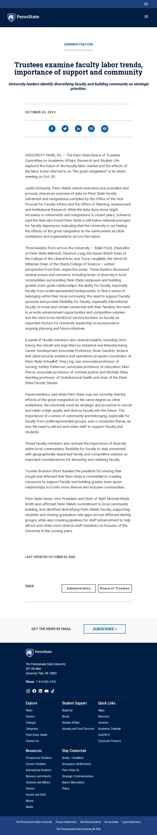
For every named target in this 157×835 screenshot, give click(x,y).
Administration (78, 44)
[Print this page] (104, 128)
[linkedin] (78, 129)
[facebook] (52, 129)
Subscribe (103, 629)
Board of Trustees (115, 588)
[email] (91, 129)
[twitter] (65, 129)
